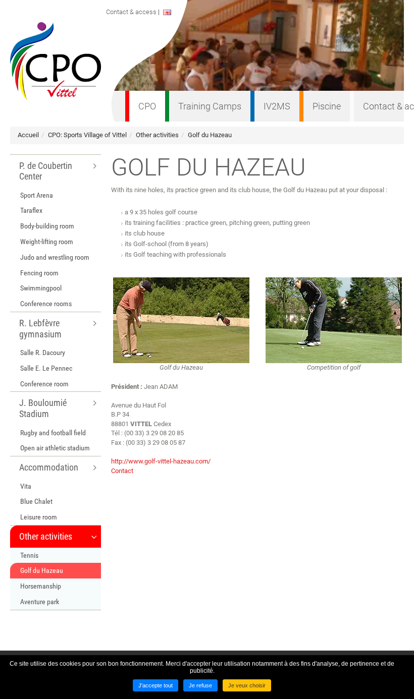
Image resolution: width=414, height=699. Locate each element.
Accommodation (48, 467)
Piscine (327, 106)
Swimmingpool (41, 288)
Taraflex (31, 210)
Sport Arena (36, 195)
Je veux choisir (247, 685)
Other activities (157, 135)
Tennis (29, 555)
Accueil (28, 135)
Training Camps (209, 106)
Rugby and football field (53, 433)
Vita (25, 486)
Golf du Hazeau (210, 135)
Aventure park (39, 602)
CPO (147, 106)
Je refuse (200, 685)
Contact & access (134, 12)
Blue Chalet (36, 501)
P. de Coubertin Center (45, 171)
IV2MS (277, 106)
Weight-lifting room (46, 242)
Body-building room (47, 226)
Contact (122, 471)
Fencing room (39, 273)
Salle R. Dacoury (42, 352)
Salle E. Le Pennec (46, 368)
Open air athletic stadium (55, 448)
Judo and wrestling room (54, 257)
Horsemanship (40, 586)
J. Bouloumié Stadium (43, 408)
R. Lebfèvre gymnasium (40, 328)
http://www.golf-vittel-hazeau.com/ (161, 461)
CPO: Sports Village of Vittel (87, 135)
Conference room (44, 384)
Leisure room (38, 517)
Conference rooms (46, 304)
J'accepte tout (155, 685)
